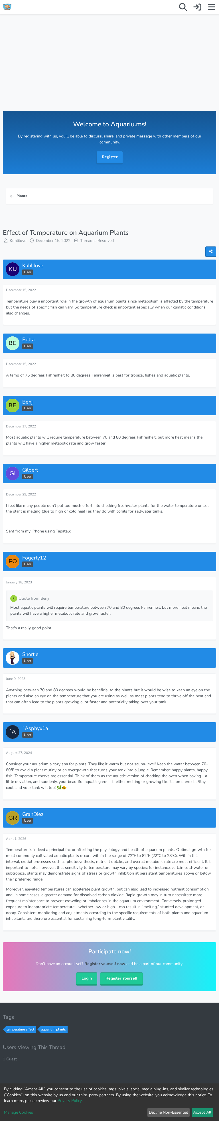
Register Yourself (121, 978)
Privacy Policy (70, 1100)
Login (87, 978)
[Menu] (211, 7)
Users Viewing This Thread (34, 1047)
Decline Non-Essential (168, 1112)
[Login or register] (197, 7)
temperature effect (20, 1029)
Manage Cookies (18, 1112)
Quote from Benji (34, 598)
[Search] (183, 7)
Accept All (202, 1112)
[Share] (210, 251)
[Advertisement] (109, 68)
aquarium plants (53, 1029)
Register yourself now (104, 963)
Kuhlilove (18, 240)
